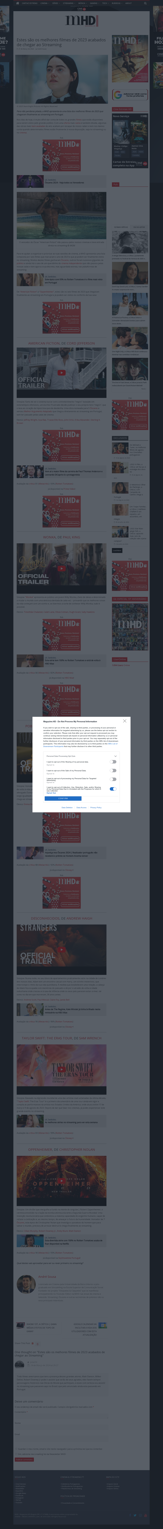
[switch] (113, 761)
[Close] (125, 721)
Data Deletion (67, 807)
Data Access (81, 807)
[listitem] (81, 756)
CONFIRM (63, 798)
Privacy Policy (95, 807)
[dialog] (81, 764)
